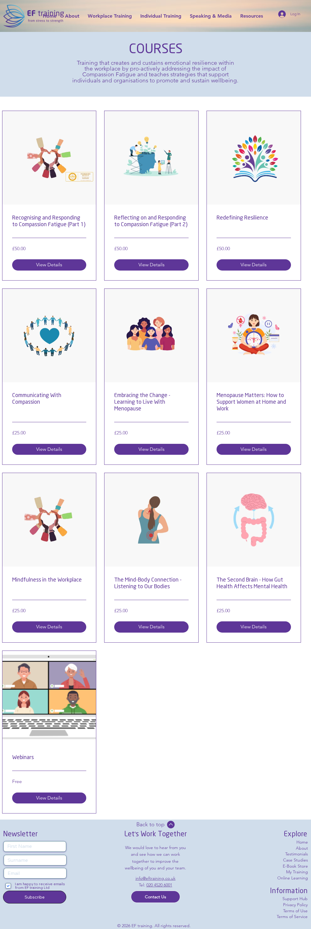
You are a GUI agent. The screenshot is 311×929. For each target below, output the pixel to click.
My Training (297, 872)
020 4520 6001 (159, 885)
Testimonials (296, 854)
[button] (155, 897)
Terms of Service (292, 916)
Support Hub (295, 898)
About (302, 848)
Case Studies (295, 860)
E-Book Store (295, 866)
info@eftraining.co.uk (155, 878)
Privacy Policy (295, 904)
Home (302, 842)
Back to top (150, 824)
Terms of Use (295, 910)
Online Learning (292, 878)
